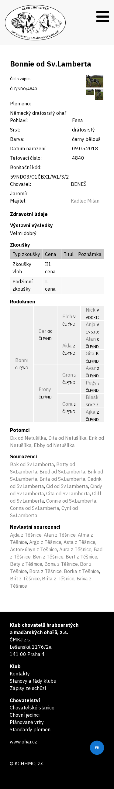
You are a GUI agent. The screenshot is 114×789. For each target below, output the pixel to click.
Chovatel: (20, 184)
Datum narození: (28, 148)
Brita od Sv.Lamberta (62, 479)
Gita (90, 353)
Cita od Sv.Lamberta (68, 493)
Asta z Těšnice (79, 542)
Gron (67, 375)
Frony (45, 389)
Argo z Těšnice (45, 542)
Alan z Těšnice (60, 535)
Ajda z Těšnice (26, 535)
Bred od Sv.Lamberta (62, 472)
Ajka (90, 412)
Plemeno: (20, 104)
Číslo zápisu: (21, 78)
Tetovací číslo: (26, 158)
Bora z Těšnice (45, 571)
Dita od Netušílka (67, 438)
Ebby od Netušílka (54, 445)
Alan (91, 339)
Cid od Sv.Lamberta (67, 486)
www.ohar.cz (23, 742)
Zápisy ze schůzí (28, 688)
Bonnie (22, 360)
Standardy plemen (30, 729)
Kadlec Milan (85, 201)
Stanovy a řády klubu (33, 681)
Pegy (91, 383)
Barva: (17, 139)
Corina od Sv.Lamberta (34, 508)
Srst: (15, 130)
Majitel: (18, 201)
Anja (90, 324)
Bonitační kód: (25, 167)
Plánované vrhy (27, 722)
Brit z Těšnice (25, 579)
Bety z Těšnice (26, 564)
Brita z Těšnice (58, 579)
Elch (67, 316)
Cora (67, 404)
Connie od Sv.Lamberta (71, 501)
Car (42, 331)
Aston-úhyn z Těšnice (33, 549)
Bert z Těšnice (81, 557)
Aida (67, 346)
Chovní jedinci (25, 715)
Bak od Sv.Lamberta (32, 464)
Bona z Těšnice (61, 564)
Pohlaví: (19, 120)
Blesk (92, 397)
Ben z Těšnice (48, 557)
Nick (90, 310)
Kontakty (20, 674)
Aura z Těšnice (75, 549)
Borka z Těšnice (81, 571)
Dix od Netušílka (28, 438)
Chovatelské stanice (32, 708)
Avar (91, 368)
